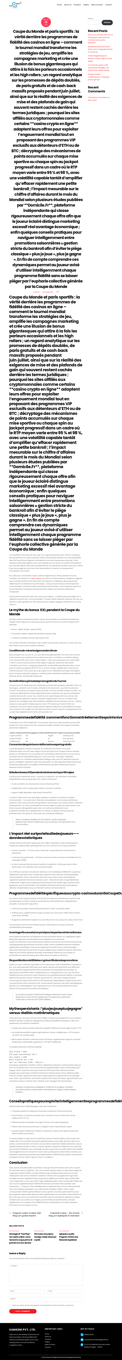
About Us (67, 5)
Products (77, 5)
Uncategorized (47, 292)
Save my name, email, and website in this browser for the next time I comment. (43, 1305)
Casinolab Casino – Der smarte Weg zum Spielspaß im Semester (64, 1214)
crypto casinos (36, 578)
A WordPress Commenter (98, 97)
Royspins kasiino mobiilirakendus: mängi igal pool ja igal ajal (98, 77)
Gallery (86, 5)
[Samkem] (15, 7)
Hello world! (92, 100)
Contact (108, 5)
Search (90, 18)
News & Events (97, 5)
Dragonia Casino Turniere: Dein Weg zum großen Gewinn (27, 1214)
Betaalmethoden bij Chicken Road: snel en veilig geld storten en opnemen (100, 49)
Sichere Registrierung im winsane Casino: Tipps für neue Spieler (100, 58)
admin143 (36, 292)
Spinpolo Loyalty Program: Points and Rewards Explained (68, 1237)
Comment (14, 1266)
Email (50, 1291)
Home (59, 5)
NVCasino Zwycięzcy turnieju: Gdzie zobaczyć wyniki (45, 1237)
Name (12, 1291)
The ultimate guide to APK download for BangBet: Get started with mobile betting (98, 67)
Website (13, 1299)
